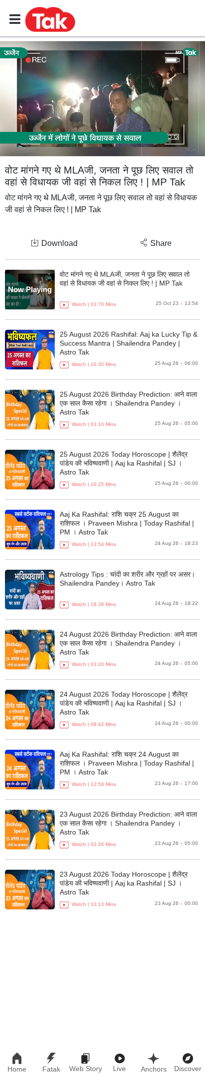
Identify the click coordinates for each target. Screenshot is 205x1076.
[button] (50, 19)
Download (59, 243)
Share (161, 243)
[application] (102, 98)
